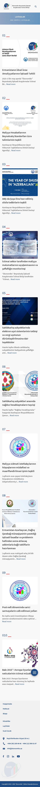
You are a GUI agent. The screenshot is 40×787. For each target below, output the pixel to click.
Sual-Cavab (7, 731)
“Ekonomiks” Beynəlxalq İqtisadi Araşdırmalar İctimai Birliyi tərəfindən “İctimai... (17, 276)
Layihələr (6, 726)
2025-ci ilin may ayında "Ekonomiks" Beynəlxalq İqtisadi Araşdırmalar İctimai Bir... (19, 81)
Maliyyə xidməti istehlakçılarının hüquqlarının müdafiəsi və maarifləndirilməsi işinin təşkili (19, 467)
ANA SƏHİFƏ (15, 20)
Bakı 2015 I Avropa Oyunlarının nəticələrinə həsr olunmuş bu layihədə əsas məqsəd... (18, 681)
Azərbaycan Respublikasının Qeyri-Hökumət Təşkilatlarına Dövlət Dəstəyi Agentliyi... (18, 148)
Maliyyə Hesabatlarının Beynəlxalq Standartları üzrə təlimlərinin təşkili (17, 136)
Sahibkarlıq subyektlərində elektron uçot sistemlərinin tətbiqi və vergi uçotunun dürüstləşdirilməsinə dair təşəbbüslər (19, 335)
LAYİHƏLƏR (25, 20)
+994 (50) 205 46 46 (22, 743)
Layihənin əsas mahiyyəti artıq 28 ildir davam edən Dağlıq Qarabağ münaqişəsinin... (18, 556)
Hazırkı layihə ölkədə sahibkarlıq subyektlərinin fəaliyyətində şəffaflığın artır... (18, 350)
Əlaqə (5, 713)
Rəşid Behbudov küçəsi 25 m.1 (17, 738)
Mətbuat (6, 709)
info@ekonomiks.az (14, 748)
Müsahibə (6, 721)
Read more (10, 84)
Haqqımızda (7, 704)
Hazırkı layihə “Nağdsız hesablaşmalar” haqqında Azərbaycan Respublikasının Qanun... (18, 413)
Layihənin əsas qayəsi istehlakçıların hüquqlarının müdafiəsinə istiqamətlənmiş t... (17, 479)
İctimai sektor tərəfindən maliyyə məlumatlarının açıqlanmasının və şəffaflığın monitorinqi (20, 265)
